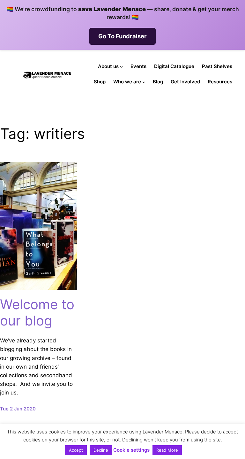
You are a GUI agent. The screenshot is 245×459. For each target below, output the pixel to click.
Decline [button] (100, 450)
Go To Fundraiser (122, 36)
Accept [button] (76, 450)
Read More (167, 450)
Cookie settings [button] (131, 450)
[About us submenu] (121, 66)
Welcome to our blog (37, 312)
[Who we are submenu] (143, 81)
